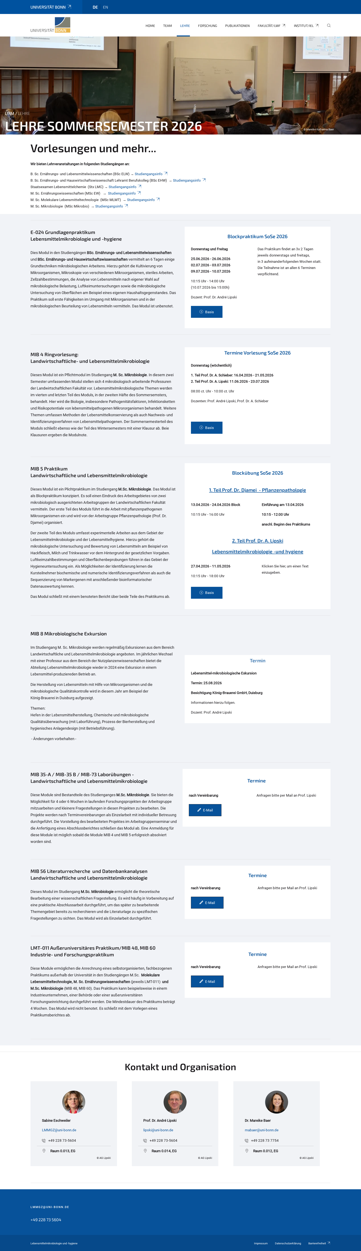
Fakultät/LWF (269, 26)
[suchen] (327, 28)
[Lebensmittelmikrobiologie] (50, 25)
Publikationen (237, 26)
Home (150, 26)
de (95, 7)
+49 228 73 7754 (265, 1140)
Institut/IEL (304, 26)
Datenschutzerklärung (288, 1243)
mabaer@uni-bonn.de (261, 1130)
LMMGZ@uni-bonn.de (59, 1130)
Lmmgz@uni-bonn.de (50, 1207)
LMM (9, 113)
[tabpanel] (180, 85)
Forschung (207, 26)
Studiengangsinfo (149, 174)
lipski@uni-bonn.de (158, 1130)
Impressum (261, 1243)
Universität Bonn (48, 7)
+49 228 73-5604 (62, 1140)
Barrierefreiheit (317, 1243)
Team (167, 26)
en (105, 7)
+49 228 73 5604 (46, 1219)
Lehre (185, 26)
